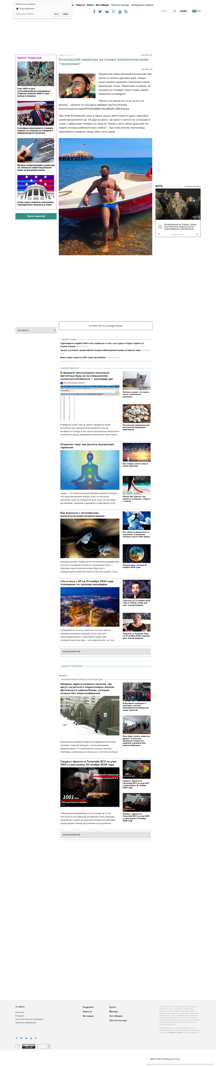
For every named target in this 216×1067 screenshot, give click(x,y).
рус (194, 11)
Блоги (90, 5)
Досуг (70, 55)
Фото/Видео (102, 5)
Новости (80, 5)
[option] (178, 213)
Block (56, 14)
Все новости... (24, 330)
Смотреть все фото (192, 186)
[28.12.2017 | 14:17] (178, 204)
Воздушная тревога (142, 5)
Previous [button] (158, 234)
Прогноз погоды (120, 5)
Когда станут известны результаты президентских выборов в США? (35, 203)
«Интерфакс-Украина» (175, 1032)
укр (199, 11)
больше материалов (71, 652)
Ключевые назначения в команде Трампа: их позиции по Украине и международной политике (35, 130)
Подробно (88, 1007)
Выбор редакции (29, 57)
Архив (183, 11)
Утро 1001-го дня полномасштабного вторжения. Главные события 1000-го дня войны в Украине (33, 92)
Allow (65, 14)
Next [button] (197, 234)
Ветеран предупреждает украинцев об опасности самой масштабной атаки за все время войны (36, 167)
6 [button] (183, 234)
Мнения (113, 1012)
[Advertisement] (108, 32)
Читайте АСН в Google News (106, 325)
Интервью (88, 1016)
